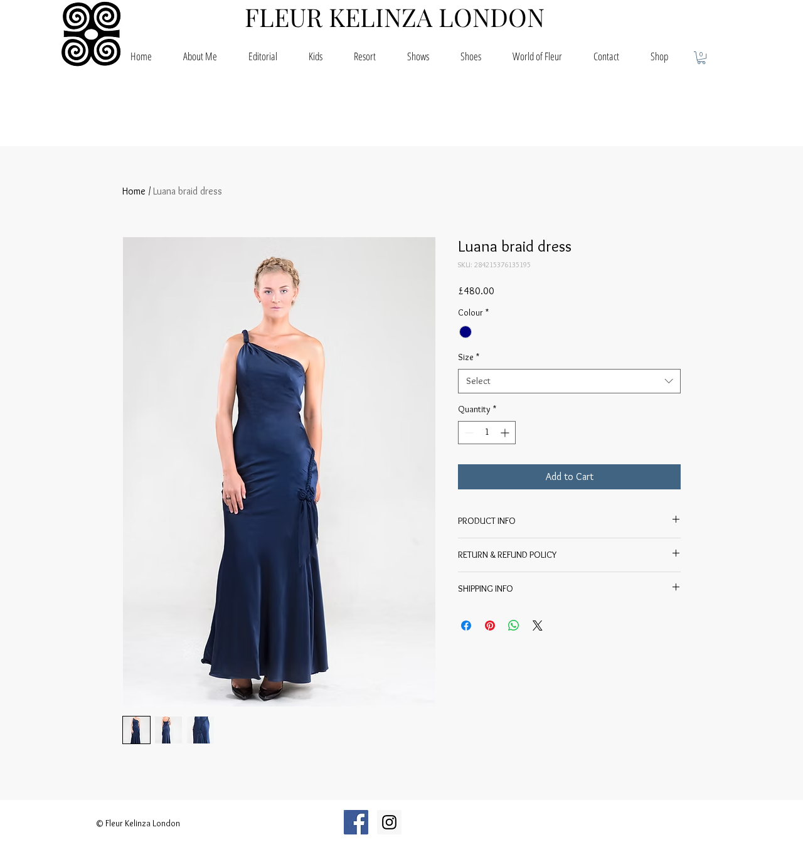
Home (134, 191)
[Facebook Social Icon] (356, 822)
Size (468, 357)
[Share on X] (537, 625)
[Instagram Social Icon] (389, 822)
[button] (701, 57)
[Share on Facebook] (466, 625)
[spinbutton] (487, 433)
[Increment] (506, 433)
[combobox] (569, 381)
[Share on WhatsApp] (513, 625)
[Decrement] (468, 433)
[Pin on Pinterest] (489, 625)
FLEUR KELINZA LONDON (395, 16)
